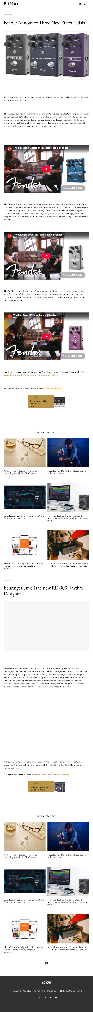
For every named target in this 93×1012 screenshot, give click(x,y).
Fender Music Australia (51, 388)
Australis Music (39, 775)
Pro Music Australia (59, 775)
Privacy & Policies (21, 991)
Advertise (39, 991)
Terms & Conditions (71, 991)
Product (8, 15)
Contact (52, 991)
